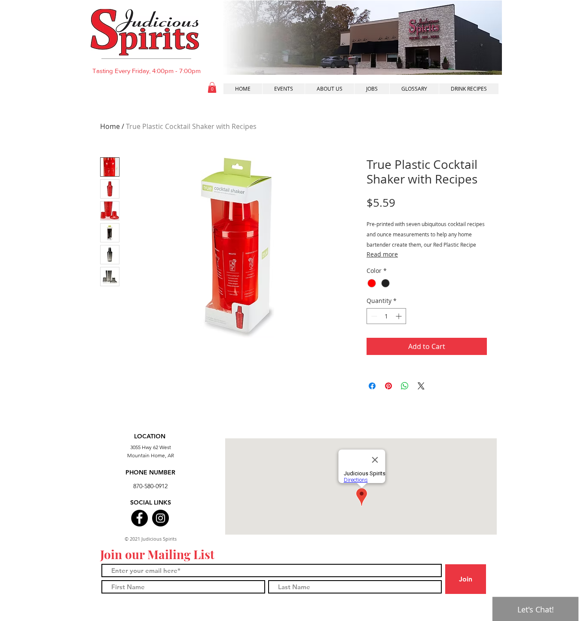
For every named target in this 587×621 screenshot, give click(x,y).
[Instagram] (160, 518)
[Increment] (399, 316)
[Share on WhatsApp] (405, 386)
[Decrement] (373, 316)
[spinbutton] (386, 316)
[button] (212, 87)
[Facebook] (139, 518)
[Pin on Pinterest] (388, 386)
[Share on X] (421, 386)
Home (110, 126)
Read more (382, 254)
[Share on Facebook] (372, 386)
